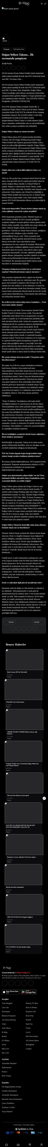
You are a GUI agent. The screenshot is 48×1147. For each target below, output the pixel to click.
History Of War (32, 1003)
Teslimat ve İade (8, 1107)
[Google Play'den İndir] (29, 992)
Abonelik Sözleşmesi (10, 1095)
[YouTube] (11, 983)
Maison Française (8, 1016)
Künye (4, 1072)
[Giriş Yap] (41, 1144)
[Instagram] (4, 983)
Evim (4, 1045)
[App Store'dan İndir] (10, 992)
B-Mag (4, 1032)
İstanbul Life (31, 1012)
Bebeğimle (30, 1045)
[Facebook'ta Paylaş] (4, 68)
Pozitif (28, 1020)
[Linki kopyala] (23, 68)
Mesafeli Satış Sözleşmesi (12, 1099)
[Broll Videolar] (29, 1144)
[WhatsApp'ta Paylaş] (14, 68)
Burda (4, 1036)
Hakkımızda (6, 1067)
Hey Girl (5, 1053)
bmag (19, 1125)
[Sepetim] (42, 4)
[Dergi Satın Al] (18, 1144)
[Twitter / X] (18, 983)
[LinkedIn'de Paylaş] (19, 68)
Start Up (29, 1024)
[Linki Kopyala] (35, 628)
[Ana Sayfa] (7, 968)
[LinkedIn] (24, 983)
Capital (28, 1049)
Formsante (6, 1012)
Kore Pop (29, 1016)
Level (28, 1032)
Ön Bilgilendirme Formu (11, 1087)
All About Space (32, 1040)
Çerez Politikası (8, 1103)
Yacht (28, 1028)
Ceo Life (5, 1007)
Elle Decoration (32, 1036)
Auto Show (6, 1028)
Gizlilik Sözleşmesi (9, 1091)
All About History (9, 1020)
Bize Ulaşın (6, 1076)
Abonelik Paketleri (9, 1063)
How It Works (31, 1007)
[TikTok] (31, 983)
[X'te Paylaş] (9, 68)
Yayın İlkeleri (7, 1111)
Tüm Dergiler (7, 1003)
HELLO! (5, 1049)
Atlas (4, 1024)
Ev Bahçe (5, 1040)
